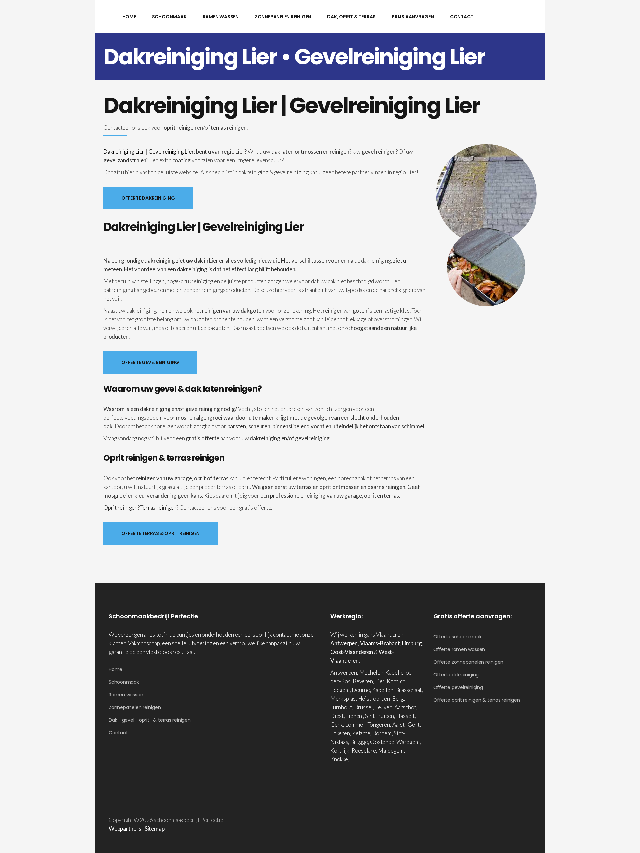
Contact (118, 732)
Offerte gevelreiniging (458, 687)
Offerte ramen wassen (459, 649)
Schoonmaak (124, 682)
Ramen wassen (126, 694)
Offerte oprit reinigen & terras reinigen (476, 700)
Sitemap (154, 828)
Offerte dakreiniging (456, 674)
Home (115, 669)
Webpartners (125, 828)
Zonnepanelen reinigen (135, 707)
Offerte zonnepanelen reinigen (468, 662)
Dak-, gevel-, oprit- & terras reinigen (150, 720)
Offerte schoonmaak (457, 636)
